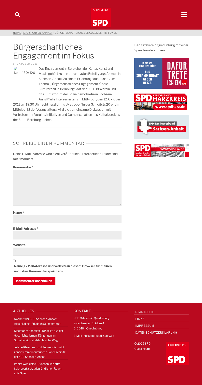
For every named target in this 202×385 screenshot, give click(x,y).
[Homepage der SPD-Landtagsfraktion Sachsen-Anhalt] (161, 150)
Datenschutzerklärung (156, 332)
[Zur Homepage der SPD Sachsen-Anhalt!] (161, 127)
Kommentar (23, 167)
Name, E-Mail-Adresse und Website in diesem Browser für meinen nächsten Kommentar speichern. (63, 268)
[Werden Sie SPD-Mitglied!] (161, 73)
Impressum (144, 325)
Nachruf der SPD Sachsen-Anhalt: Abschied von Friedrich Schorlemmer (37, 321)
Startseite (144, 312)
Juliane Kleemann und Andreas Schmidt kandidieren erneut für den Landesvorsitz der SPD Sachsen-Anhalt (39, 352)
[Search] (17, 15)
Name (18, 212)
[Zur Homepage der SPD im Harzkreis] (160, 102)
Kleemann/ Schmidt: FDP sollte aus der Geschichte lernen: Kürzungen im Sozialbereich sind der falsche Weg (38, 335)
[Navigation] (184, 15)
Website (19, 245)
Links (140, 318)
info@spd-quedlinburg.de (98, 335)
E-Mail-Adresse (25, 229)
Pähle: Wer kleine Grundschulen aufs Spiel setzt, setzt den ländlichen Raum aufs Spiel (38, 368)
